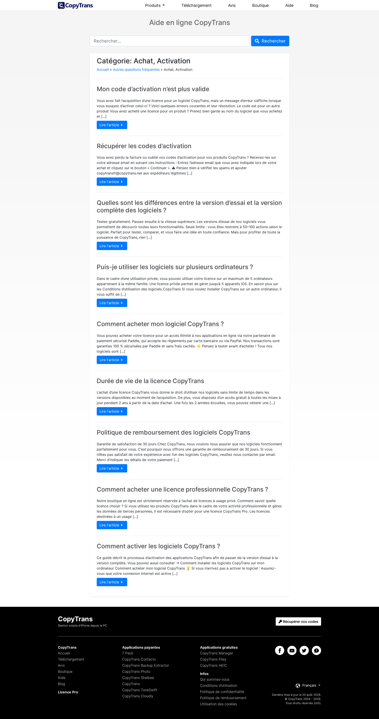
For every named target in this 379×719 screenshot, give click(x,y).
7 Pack (127, 653)
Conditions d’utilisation (218, 685)
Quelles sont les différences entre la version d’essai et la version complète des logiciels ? (189, 206)
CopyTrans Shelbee (138, 677)
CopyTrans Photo (136, 671)
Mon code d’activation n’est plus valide (153, 89)
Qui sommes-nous (214, 679)
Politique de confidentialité (222, 691)
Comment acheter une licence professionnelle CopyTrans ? (182, 489)
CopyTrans (131, 684)
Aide (289, 5)
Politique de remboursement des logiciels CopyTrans (173, 432)
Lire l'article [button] (109, 125)
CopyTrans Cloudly (137, 696)
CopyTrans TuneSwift (139, 690)
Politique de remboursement (223, 698)
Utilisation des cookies (218, 704)
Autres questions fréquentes (136, 69)
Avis (232, 5)
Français (309, 685)
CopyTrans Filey (213, 659)
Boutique (260, 5)
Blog (314, 5)
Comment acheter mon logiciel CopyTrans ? (160, 324)
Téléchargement (196, 5)
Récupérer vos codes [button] (300, 621)
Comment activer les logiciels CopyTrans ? (158, 546)
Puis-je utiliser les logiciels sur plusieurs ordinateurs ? (175, 267)
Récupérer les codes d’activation (144, 146)
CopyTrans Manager (216, 653)
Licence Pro (68, 692)
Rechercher (273, 41)
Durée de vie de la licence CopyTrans (150, 381)
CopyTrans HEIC (213, 665)
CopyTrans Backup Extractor (145, 665)
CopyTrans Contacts (139, 659)
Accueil (103, 69)
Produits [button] (153, 5)
